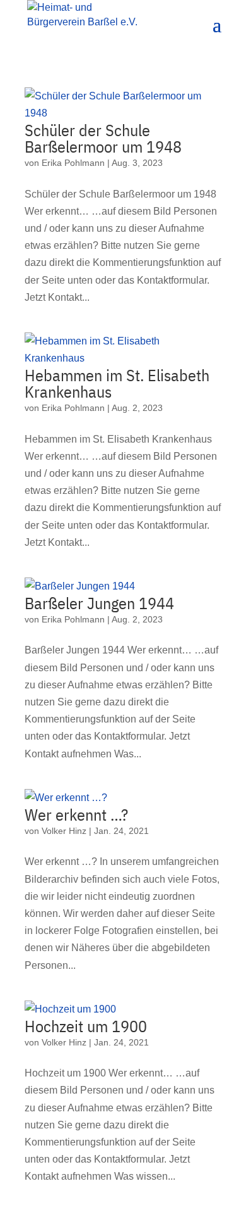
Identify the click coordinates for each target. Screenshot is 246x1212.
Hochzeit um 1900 (86, 1026)
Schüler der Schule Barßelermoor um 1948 (103, 138)
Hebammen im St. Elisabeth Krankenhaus (117, 383)
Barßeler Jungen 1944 (99, 603)
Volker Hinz (64, 831)
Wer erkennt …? (76, 814)
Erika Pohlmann (73, 163)
